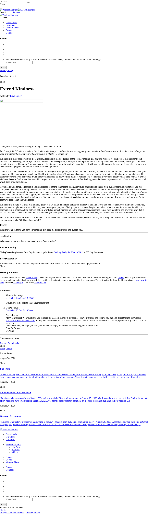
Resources (10, 25)
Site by (3, 510)
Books (9, 459)
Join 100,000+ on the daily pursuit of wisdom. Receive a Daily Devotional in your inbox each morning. (53, 59)
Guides (9, 457)
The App (16, 447)
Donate (16, 12)
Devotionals (11, 22)
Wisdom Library (13, 444)
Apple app (18, 282)
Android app (40, 282)
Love (2, 348)
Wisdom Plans (12, 27)
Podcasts (16, 449)
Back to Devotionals (9, 343)
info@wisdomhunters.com (12, 512)
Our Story (10, 437)
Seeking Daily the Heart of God (68, 252)
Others (9, 348)
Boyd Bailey (16, 96)
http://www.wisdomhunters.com (20, 320)
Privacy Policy (6, 70)
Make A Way (32, 277)
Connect (9, 30)
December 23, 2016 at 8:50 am (20, 310)
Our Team (10, 439)
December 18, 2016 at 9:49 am (20, 298)
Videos (15, 452)
